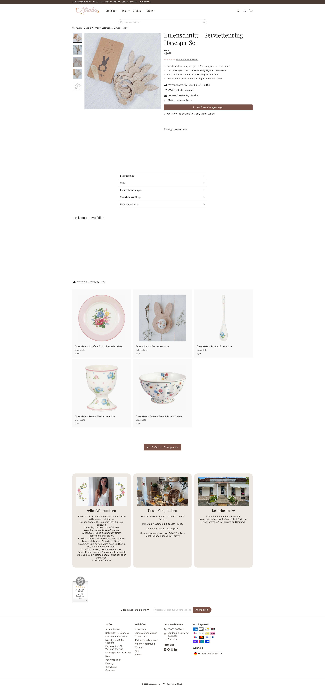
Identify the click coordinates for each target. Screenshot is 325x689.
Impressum (140, 629)
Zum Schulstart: (78, 2)
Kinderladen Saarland (116, 636)
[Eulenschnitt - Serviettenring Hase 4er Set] (208, 142)
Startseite (77, 28)
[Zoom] (123, 71)
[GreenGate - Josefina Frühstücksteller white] (101, 323)
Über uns (110, 670)
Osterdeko (107, 28)
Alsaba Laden (112, 629)
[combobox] (162, 22)
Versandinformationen (146, 633)
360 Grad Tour (112, 660)
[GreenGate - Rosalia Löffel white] (223, 323)
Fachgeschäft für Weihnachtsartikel (114, 647)
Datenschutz (141, 636)
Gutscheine (111, 667)
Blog (107, 656)
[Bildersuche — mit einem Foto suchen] (204, 22)
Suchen (138, 654)
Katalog (109, 663)
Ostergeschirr (120, 28)
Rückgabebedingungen (146, 640)
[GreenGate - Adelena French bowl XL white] (162, 393)
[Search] (121, 22)
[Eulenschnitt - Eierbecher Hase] (162, 323)
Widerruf (139, 647)
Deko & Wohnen (91, 28)
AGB (137, 651)
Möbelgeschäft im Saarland (114, 641)
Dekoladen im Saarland (117, 633)
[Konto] (244, 10)
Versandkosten (186, 100)
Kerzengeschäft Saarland (118, 652)
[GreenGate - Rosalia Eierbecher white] (101, 393)
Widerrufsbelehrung (145, 643)
